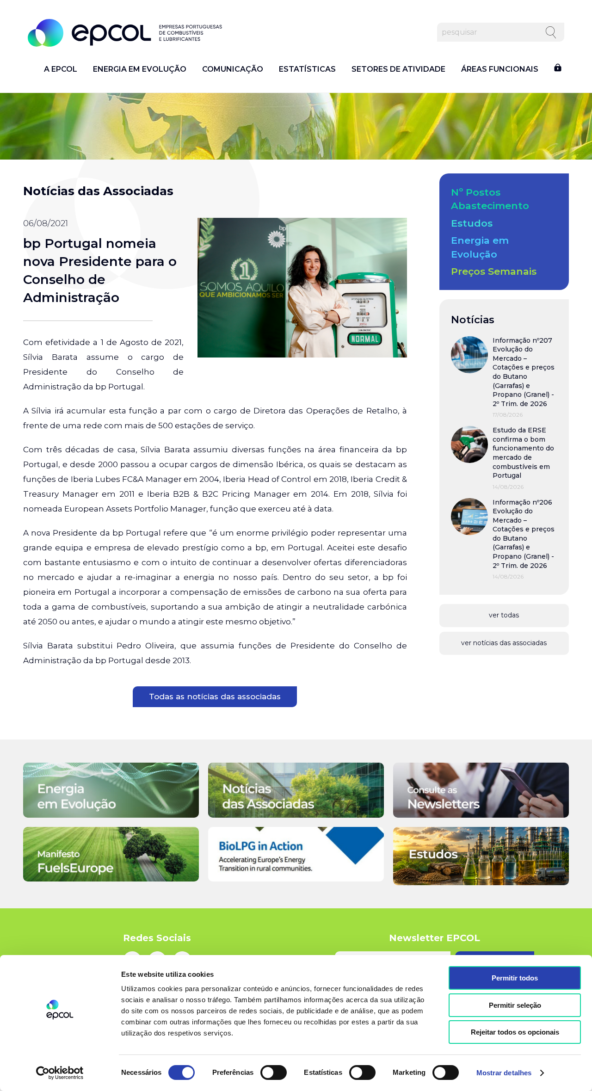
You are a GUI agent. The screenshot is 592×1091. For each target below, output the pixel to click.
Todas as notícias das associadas (215, 696)
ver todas (504, 615)
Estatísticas (307, 69)
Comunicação (232, 69)
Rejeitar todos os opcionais (515, 1032)
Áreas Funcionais (499, 69)
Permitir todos (515, 978)
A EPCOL (60, 69)
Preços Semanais (493, 271)
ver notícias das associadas (504, 643)
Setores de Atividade (398, 69)
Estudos (472, 223)
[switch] (273, 1072)
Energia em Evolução (139, 69)
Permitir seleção (515, 1005)
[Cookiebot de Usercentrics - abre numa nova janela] (59, 1073)
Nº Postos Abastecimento (490, 198)
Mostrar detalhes (504, 1073)
